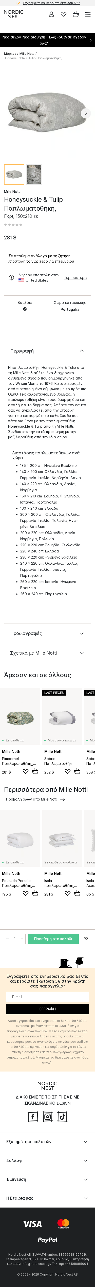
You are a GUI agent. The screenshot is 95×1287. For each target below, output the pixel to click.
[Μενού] (88, 14)
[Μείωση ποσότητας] (7, 939)
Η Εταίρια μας (19, 1198)
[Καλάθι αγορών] (76, 14)
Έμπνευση (16, 1179)
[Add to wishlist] (26, 771)
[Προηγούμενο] (9, 113)
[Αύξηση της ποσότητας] (22, 939)
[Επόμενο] (86, 113)
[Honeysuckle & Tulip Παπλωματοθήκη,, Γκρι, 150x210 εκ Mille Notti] (47, 112)
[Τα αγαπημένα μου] (64, 14)
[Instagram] (47, 1116)
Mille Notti (27, 54)
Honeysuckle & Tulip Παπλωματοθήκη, (33, 58)
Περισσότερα (75, 277)
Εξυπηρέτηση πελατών (28, 1141)
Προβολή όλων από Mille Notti (31, 799)
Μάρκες (10, 54)
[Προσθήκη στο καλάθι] (35, 771)
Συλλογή (15, 1160)
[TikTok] (62, 1116)
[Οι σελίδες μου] (51, 14)
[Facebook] (33, 1116)
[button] (13, 224)
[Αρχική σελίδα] (13, 14)
